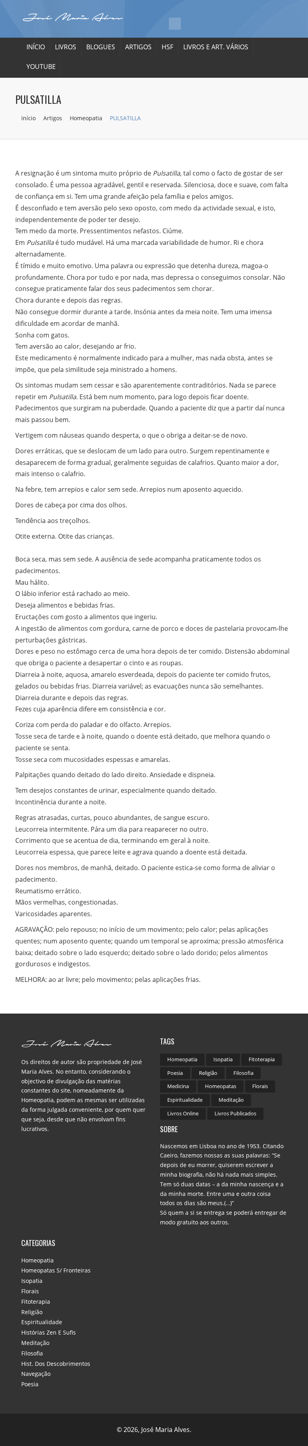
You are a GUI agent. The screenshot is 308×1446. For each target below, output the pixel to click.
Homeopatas (220, 1086)
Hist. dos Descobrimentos (55, 1363)
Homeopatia (87, 118)
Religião (208, 1072)
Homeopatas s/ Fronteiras (56, 1270)
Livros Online (183, 1113)
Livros (65, 46)
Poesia (175, 1072)
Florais (260, 1086)
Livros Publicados (235, 1113)
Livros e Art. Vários (215, 46)
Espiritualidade (185, 1099)
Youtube (41, 66)
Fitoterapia (262, 1059)
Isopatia (223, 1059)
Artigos (138, 46)
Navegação (36, 1373)
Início (35, 46)
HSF (167, 46)
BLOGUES (100, 46)
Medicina (178, 1086)
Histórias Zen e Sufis (48, 1332)
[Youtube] (174, 23)
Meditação (231, 1099)
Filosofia (243, 1072)
